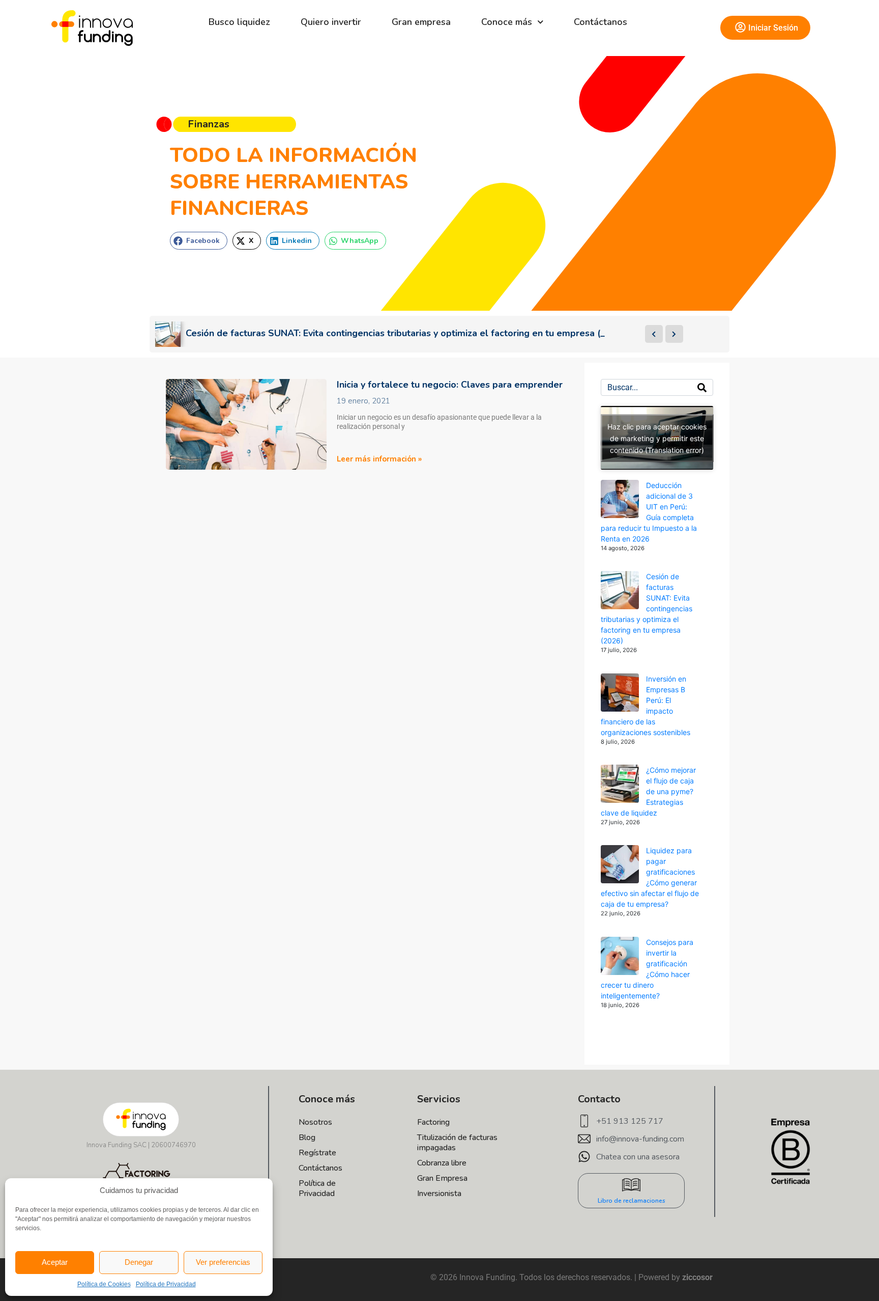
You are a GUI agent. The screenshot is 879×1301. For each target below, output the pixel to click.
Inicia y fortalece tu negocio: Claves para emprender (450, 384)
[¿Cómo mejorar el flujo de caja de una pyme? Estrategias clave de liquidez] (620, 784)
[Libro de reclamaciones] (631, 1185)
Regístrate (317, 1152)
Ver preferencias (223, 1262)
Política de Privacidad (166, 1284)
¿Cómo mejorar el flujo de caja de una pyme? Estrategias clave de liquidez (648, 791)
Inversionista (439, 1193)
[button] (198, 241)
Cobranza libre (441, 1163)
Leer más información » (379, 459)
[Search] (702, 387)
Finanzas (208, 124)
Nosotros (315, 1122)
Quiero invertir (331, 22)
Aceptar (55, 1262)
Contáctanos (600, 22)
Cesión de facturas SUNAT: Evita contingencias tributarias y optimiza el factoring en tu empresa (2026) (646, 608)
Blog (307, 1137)
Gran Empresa (442, 1178)
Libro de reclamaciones (631, 1201)
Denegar (139, 1262)
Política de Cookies (104, 1284)
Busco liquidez (239, 22)
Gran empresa (421, 22)
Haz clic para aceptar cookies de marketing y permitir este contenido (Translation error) (657, 438)
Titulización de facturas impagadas (457, 1142)
